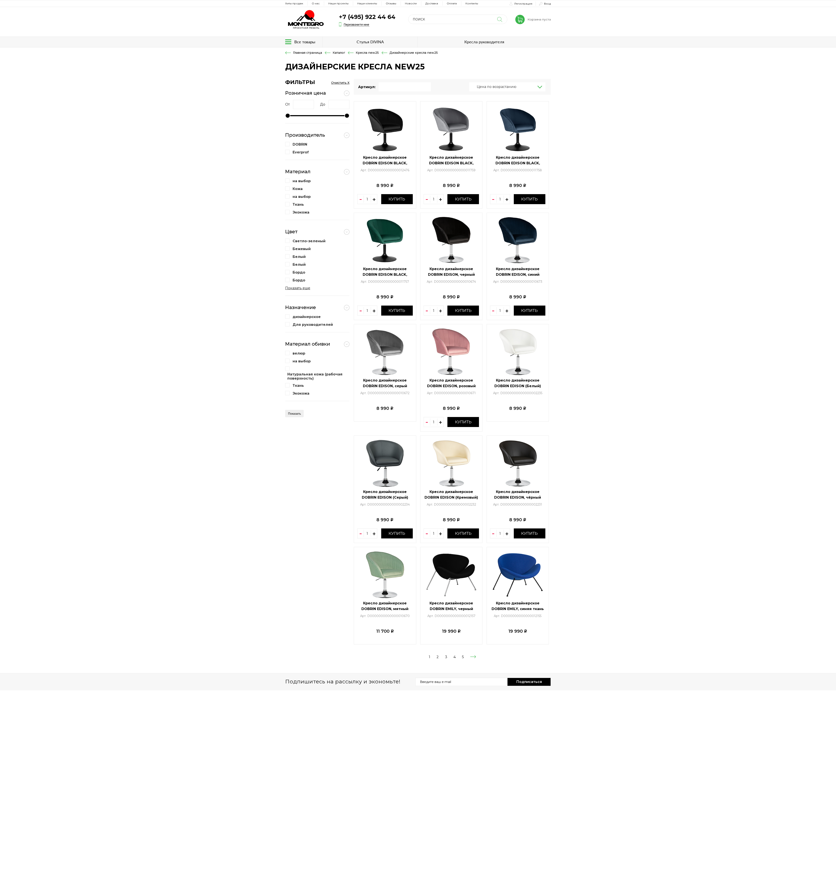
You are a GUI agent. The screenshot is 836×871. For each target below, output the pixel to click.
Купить (397, 199)
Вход (547, 3)
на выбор (302, 181)
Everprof (301, 152)
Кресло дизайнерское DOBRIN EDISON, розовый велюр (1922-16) (451, 386)
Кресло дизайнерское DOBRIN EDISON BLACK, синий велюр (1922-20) (518, 163)
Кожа (298, 189)
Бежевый (302, 249)
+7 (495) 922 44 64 (367, 16)
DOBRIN (300, 144)
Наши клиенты (367, 3)
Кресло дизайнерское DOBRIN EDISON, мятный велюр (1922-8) (384, 609)
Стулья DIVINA (370, 41)
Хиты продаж (294, 3)
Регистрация (523, 3)
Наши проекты (338, 3)
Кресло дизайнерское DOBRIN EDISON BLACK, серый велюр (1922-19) (451, 163)
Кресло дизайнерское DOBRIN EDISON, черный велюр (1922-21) (451, 274)
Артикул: (367, 87)
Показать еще (297, 288)
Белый (299, 257)
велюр (299, 353)
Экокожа (301, 212)
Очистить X (340, 83)
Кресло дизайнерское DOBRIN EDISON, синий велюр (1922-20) (517, 274)
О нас (316, 3)
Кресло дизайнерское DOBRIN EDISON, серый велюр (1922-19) (385, 386)
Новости (411, 3)
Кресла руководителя (484, 41)
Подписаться (529, 682)
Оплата (452, 3)
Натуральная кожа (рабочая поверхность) (314, 376)
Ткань (298, 204)
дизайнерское (307, 317)
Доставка (431, 3)
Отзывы (391, 3)
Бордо (299, 272)
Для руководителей (313, 325)
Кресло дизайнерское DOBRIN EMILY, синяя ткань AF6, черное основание (518, 609)
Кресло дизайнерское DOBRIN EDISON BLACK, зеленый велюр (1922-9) (385, 274)
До (322, 104)
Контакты (471, 3)
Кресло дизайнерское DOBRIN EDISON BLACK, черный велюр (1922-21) (385, 163)
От (287, 104)
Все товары (304, 41)
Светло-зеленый (309, 241)
